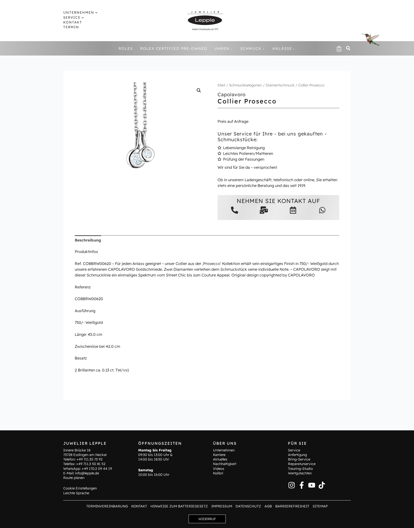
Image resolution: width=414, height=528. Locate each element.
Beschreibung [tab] (88, 240)
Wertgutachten (300, 473)
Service (294, 450)
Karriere (219, 455)
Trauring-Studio (300, 468)
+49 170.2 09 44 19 (97, 468)
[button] (95, 12)
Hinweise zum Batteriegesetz (179, 506)
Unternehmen (224, 450)
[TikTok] (321, 485)
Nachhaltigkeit (224, 464)
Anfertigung (297, 455)
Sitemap (320, 506)
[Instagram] (291, 485)
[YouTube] (311, 485)
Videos (218, 468)
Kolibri (218, 473)
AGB (268, 506)
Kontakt (139, 506)
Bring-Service (299, 459)
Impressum (221, 506)
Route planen (73, 478)
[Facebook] (301, 485)
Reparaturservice (302, 464)
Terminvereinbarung (107, 506)
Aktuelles (220, 459)
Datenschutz (248, 506)
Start (221, 85)
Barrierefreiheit (292, 506)
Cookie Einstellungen (80, 488)
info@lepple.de (87, 473)
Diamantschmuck (280, 85)
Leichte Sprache (76, 493)
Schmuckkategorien (245, 85)
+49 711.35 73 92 (89, 459)
